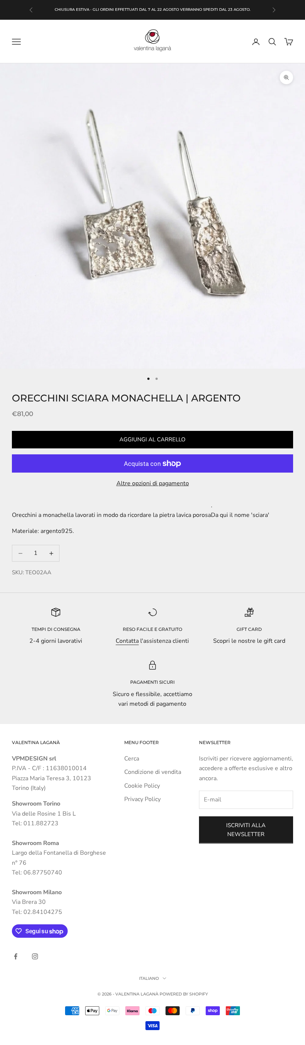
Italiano (149, 978)
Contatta (127, 641)
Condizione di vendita (152, 772)
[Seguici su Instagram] (35, 956)
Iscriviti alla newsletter (246, 830)
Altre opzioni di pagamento (152, 483)
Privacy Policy (142, 799)
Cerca (131, 759)
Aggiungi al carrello (152, 439)
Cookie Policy (142, 786)
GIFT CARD (249, 629)
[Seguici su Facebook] (15, 956)
